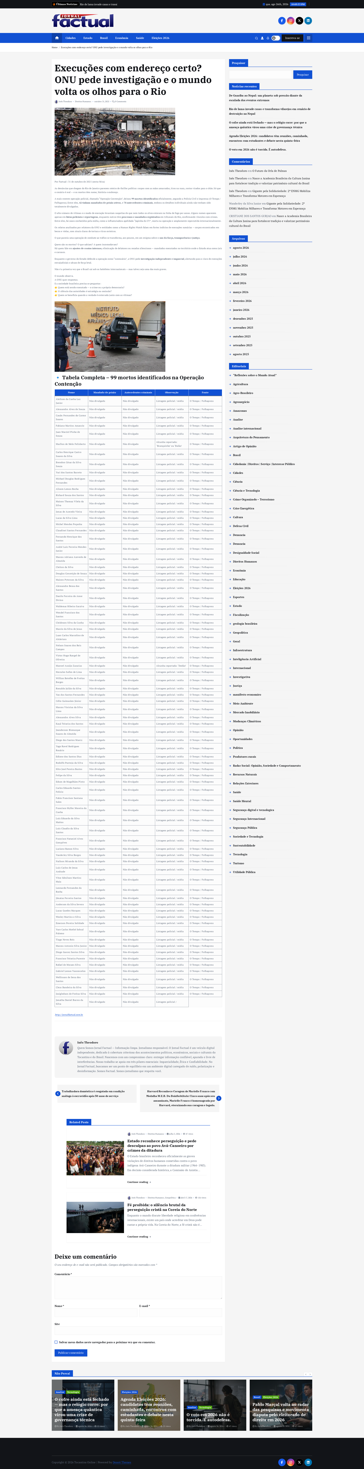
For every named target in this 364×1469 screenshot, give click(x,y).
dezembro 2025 (243, 318)
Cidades (71, 38)
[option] (83, 1405)
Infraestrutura (242, 650)
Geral (236, 641)
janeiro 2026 (241, 310)
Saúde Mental (242, 801)
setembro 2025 (243, 345)
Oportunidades (243, 739)
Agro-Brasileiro (243, 393)
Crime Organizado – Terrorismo (253, 499)
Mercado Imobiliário (246, 712)
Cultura (238, 517)
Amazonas (240, 410)
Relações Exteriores (246, 783)
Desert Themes (122, 1462)
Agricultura (240, 384)
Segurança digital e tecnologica (253, 810)
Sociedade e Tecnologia (248, 836)
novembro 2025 (243, 327)
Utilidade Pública (244, 872)
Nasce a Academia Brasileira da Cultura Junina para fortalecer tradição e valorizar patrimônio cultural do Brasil (270, 221)
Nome (59, 1306)
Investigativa (241, 677)
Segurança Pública (245, 827)
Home (55, 47)
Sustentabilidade (244, 845)
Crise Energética (243, 508)
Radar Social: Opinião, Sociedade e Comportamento (267, 765)
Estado (87, 38)
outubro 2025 (242, 336)
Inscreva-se (292, 38)
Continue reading (138, 1182)
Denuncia (239, 535)
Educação (239, 579)
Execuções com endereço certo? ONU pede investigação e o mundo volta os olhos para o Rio (106, 47)
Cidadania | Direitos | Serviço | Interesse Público (264, 464)
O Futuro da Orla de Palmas (269, 171)
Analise (238, 419)
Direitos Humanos (83, 101)
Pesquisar (238, 63)
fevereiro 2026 (242, 301)
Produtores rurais (244, 756)
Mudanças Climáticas (247, 721)
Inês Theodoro (65, 101)
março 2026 (240, 292)
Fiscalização (241, 615)
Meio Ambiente (243, 703)
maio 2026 (240, 274)
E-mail (144, 1306)
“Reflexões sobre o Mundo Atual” (255, 375)
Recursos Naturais (245, 774)
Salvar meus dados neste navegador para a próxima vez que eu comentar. (107, 1342)
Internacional (242, 668)
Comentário (63, 1274)
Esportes (238, 597)
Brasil (104, 38)
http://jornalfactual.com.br (69, 1014)
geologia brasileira (245, 623)
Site (57, 1324)
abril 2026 (239, 283)
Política (238, 748)
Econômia (121, 38)
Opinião (238, 730)
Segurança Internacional (249, 818)
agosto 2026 (241, 247)
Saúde (140, 38)
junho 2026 (240, 265)
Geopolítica (170, 1197)
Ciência (238, 481)
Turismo (238, 863)
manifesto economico (247, 694)
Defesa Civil (240, 526)
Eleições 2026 (160, 38)
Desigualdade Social (246, 552)
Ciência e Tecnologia (246, 490)
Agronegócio (241, 402)
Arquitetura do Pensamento (251, 437)
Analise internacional (247, 428)
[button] (306, 1374)
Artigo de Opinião (244, 446)
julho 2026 (240, 256)
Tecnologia (240, 854)
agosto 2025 (241, 354)
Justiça (237, 685)
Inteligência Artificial (247, 659)
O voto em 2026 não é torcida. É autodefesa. (258, 149)
